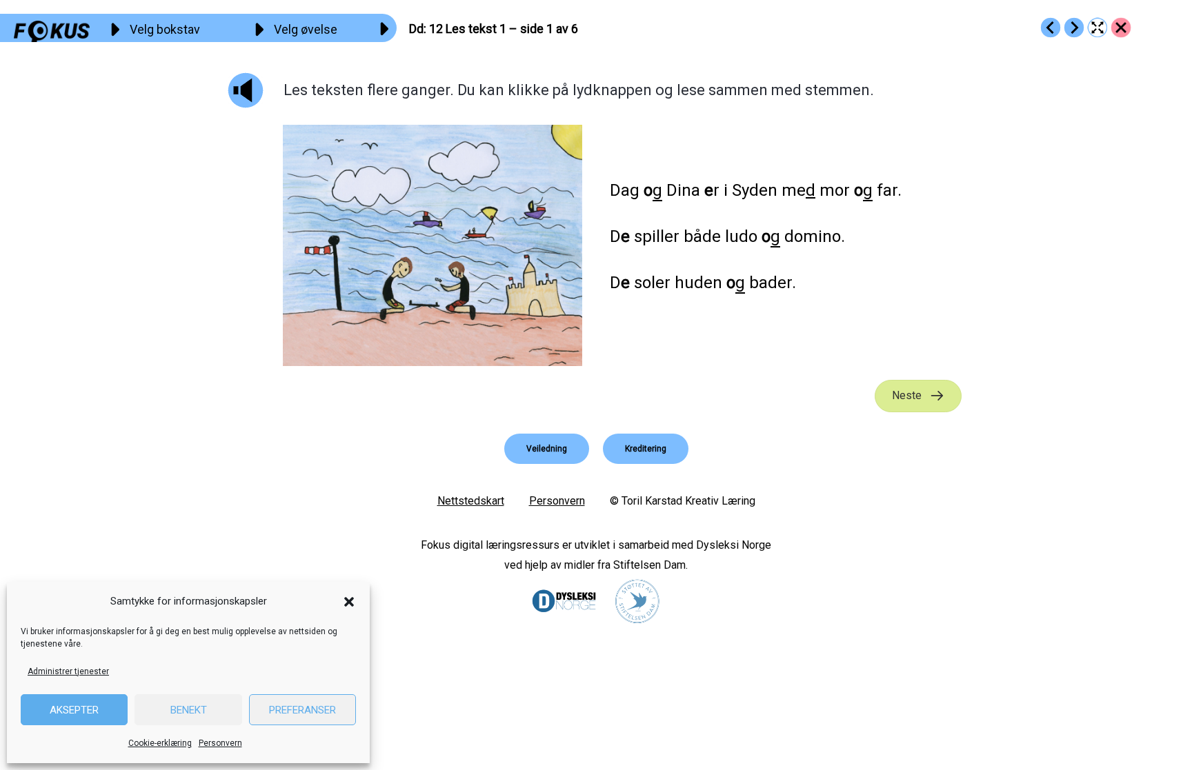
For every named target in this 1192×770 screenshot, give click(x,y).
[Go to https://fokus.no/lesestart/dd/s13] (1074, 27)
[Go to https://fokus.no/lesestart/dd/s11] (1050, 27)
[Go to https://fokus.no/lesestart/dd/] (1121, 27)
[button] (349, 602)
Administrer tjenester (68, 671)
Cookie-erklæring (160, 743)
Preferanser (302, 710)
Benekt (188, 710)
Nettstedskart (470, 500)
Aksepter (74, 710)
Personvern (220, 743)
